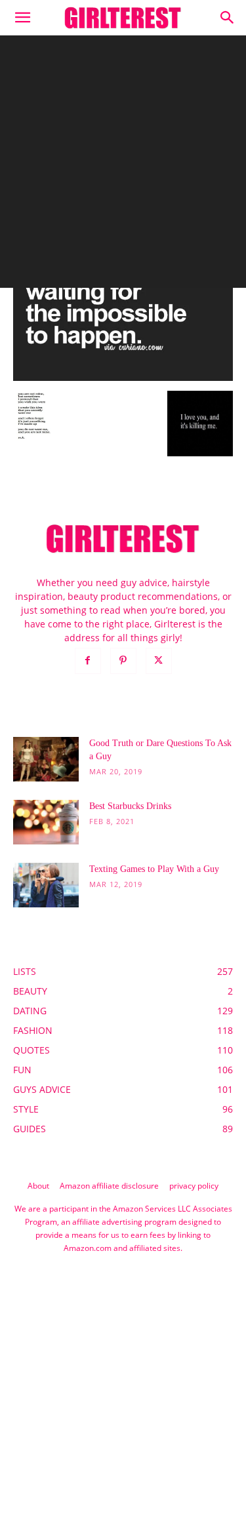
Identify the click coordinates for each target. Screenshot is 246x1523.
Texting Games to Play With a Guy (154, 869)
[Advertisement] (123, 165)
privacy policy (193, 1185)
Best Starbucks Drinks (130, 806)
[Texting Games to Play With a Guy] (46, 885)
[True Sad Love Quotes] (123, 377)
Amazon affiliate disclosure (109, 1185)
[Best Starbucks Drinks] (46, 822)
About (38, 1185)
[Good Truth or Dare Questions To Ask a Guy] (46, 759)
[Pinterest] (123, 661)
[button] (22, 17)
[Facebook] (88, 661)
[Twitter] (159, 661)
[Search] (227, 17)
